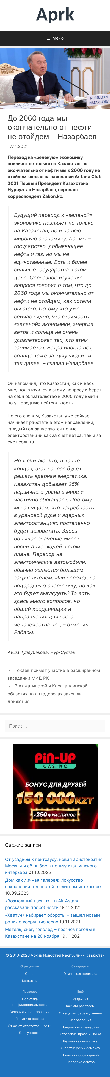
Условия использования (29, 1012)
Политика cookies (29, 1019)
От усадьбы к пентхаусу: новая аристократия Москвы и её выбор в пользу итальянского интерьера (54, 866)
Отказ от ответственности (29, 1026)
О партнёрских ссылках (80, 1048)
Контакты (29, 981)
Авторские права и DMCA (80, 1034)
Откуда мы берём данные (80, 1013)
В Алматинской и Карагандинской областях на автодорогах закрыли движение (47, 693)
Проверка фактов (80, 1062)
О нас (29, 974)
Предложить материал (80, 1027)
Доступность (29, 1033)
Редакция (80, 999)
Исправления (80, 1020)
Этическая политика (80, 974)
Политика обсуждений (80, 1055)
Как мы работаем (80, 1006)
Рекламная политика (80, 1041)
